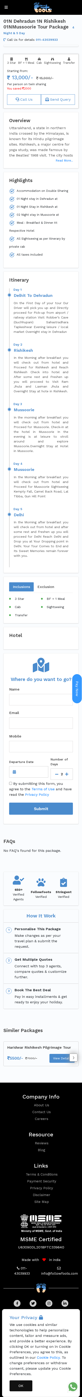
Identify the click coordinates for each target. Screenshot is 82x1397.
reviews (42, 1143)
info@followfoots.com (59, 1273)
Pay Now (77, 688)
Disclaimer (41, 1195)
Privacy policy (41, 1188)
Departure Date (21, 762)
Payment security (41, 1181)
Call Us (26, 99)
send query (60, 99)
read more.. (64, 160)
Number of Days (59, 762)
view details (62, 1058)
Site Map (41, 1202)
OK (20, 1386)
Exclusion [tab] (45, 587)
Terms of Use (43, 789)
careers (41, 1119)
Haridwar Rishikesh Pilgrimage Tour (39, 1047)
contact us (41, 1112)
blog (41, 1150)
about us (41, 1105)
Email (14, 713)
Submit (41, 808)
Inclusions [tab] (21, 587)
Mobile (15, 736)
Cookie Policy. (49, 1357)
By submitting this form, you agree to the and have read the (40, 789)
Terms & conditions (42, 1174)
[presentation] (73, 1058)
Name (14, 689)
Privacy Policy (37, 794)
